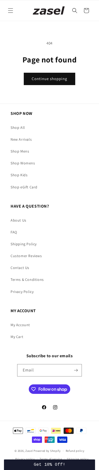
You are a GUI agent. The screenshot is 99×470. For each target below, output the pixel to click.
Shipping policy (78, 459)
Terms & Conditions (27, 279)
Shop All (18, 127)
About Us (18, 220)
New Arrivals (21, 139)
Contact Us (20, 267)
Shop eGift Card (24, 187)
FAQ (14, 232)
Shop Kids (19, 175)
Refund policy (75, 451)
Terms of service (51, 459)
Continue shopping (49, 78)
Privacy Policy (22, 291)
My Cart (17, 336)
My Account (20, 324)
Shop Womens (23, 163)
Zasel (29, 451)
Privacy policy (25, 459)
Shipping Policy (24, 244)
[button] (10, 10)
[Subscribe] (76, 370)
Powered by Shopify (47, 451)
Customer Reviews (26, 255)
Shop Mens (20, 151)
